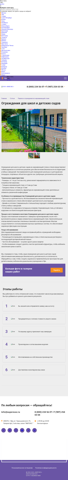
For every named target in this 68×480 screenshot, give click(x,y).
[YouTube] (22, 430)
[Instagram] (16, 430)
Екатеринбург (5, 27)
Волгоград (4, 35)
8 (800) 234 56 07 (35, 86)
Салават (3, 24)
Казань (3, 19)
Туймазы (4, 60)
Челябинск (4, 22)
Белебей (3, 68)
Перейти (56, 270)
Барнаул (3, 39)
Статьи (12, 98)
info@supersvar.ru (10, 412)
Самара (3, 16)
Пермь (3, 34)
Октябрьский (5, 58)
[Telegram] (28, 430)
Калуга (3, 53)
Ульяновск (4, 42)
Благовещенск (5, 73)
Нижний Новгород (7, 29)
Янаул (3, 75)
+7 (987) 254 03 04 (53, 86)
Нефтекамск (5, 57)
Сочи (3, 48)
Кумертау (4, 66)
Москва (3, 13)
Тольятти (4, 37)
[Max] (34, 430)
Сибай (3, 65)
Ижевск (3, 40)
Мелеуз (3, 70)
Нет (3, 4)
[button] (64, 110)
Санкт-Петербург (6, 18)
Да (1, 4)
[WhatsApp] (3, 430)
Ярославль (4, 44)
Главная (4, 98)
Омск (3, 21)
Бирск (3, 71)
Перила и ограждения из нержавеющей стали (33, 98)
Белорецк (4, 61)
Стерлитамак (5, 55)
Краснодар (4, 31)
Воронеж (4, 32)
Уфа (2, 14)
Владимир (4, 52)
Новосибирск (5, 26)
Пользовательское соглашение (22, 468)
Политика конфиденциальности (45, 468)
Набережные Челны (7, 45)
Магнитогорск (5, 50)
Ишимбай (4, 63)
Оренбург (4, 47)
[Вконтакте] (10, 430)
